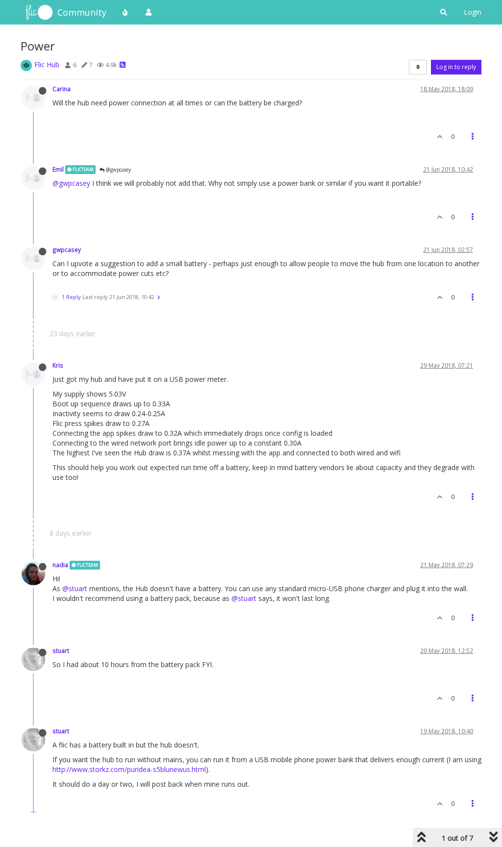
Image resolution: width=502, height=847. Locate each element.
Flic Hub (46, 64)
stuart (60, 650)
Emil (58, 169)
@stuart (74, 588)
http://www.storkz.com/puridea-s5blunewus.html (129, 769)
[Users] (148, 12)
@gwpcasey (117, 169)
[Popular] (125, 12)
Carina (61, 89)
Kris (57, 365)
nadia (60, 565)
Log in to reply (456, 67)
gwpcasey (66, 249)
